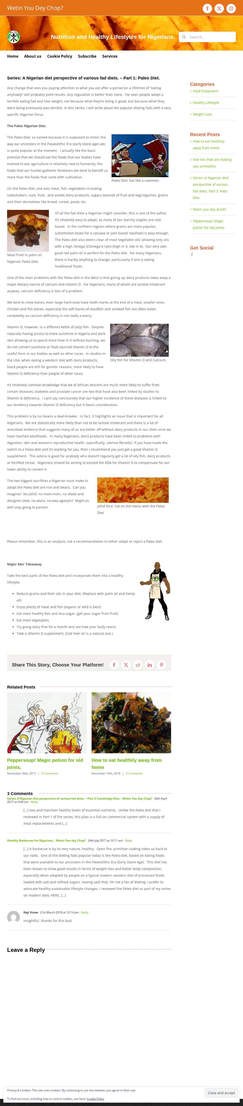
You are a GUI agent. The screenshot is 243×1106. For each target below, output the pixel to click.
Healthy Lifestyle (206, 102)
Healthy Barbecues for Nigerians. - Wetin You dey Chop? (46, 848)
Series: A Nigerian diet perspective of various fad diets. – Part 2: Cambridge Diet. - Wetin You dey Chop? (79, 806)
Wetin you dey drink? (209, 209)
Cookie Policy (95, 1099)
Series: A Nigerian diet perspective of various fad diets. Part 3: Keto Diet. (131, 767)
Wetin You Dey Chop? (35, 8)
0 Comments (40, 773)
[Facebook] (192, 254)
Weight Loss (202, 114)
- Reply (33, 809)
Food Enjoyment (205, 91)
